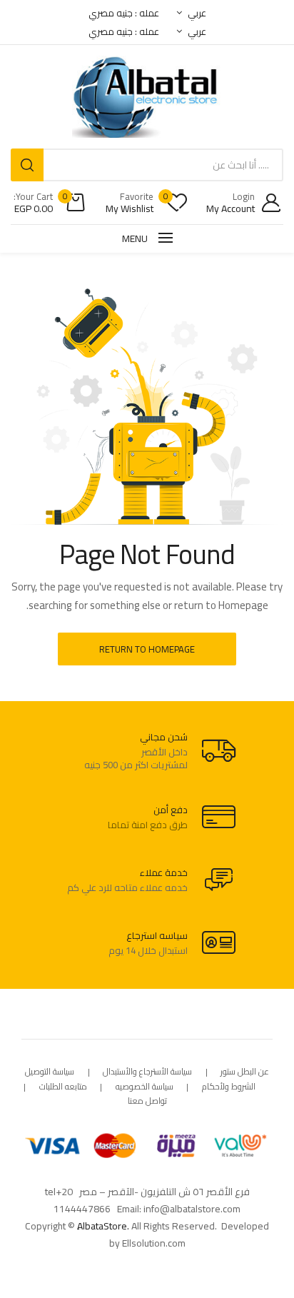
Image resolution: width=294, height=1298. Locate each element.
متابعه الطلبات (63, 1087)
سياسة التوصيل (49, 1072)
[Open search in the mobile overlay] (147, 164)
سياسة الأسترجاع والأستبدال (147, 1072)
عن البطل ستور (244, 1072)
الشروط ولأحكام (228, 1087)
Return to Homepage (147, 649)
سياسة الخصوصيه (144, 1087)
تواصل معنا (147, 1101)
